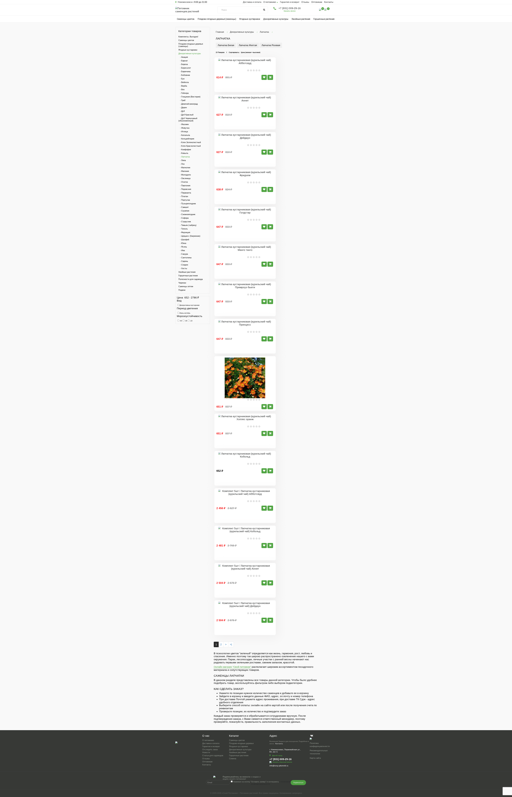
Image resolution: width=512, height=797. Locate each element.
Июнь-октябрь (184, 313)
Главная (220, 32)
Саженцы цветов (185, 19)
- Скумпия (183, 211)
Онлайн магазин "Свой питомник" (232, 667)
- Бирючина (184, 71)
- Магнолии (184, 167)
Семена (232, 758)
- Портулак (184, 200)
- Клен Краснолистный (189, 146)
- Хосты (182, 268)
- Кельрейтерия (186, 139)
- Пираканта (184, 193)
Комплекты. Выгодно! (188, 36)
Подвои (181, 290)
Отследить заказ (210, 749)
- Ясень (182, 247)
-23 (191, 321)
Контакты (328, 2)
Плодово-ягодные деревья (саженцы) (217, 19)
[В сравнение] (264, 77)
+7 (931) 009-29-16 (290, 8)
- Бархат (183, 61)
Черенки (182, 283)
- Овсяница (184, 178)
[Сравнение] (320, 9)
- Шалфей (183, 239)
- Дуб (181, 111)
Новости (206, 752)
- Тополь (183, 229)
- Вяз (181, 89)
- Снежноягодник (186, 214)
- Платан (183, 196)
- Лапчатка (184, 157)
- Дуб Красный (185, 115)
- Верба (182, 86)
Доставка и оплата (252, 2)
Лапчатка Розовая (271, 45)
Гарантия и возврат (289, 2)
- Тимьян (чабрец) (187, 225)
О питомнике (208, 740)
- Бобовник (184, 75)
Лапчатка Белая (226, 45)
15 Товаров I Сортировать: (228, 52)
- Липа (182, 160)
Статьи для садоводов (212, 755)
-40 (180, 321)
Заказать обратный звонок (282, 762)
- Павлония (184, 185)
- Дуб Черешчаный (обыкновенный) (187, 119)
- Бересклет (184, 68)
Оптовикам (316, 2)
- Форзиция (184, 232)
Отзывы (305, 2)
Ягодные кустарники (249, 19)
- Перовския (184, 189)
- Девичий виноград (188, 104)
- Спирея (183, 265)
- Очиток (183, 182)
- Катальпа (184, 135)
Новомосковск (184, 2)
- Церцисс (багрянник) (189, 236)
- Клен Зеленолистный (189, 142)
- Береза (183, 64)
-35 (185, 321)
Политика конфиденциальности (320, 744)
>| (231, 644)
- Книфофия (184, 149)
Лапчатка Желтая (248, 45)
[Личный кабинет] (314, 10)
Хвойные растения (301, 19)
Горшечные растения (323, 19)
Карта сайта (315, 758)
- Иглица (183, 131)
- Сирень (183, 261)
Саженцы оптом (185, 286)
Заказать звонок (290, 11)
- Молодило (184, 175)
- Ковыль (183, 153)
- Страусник (184, 221)
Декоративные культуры (275, 19)
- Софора (183, 218)
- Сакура (183, 254)
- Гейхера (183, 93)
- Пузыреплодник (187, 203)
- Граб (181, 100)
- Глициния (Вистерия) (189, 97)
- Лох (181, 164)
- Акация (183, 57)
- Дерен (182, 107)
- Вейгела (183, 82)
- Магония (183, 171)
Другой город (277, 755)
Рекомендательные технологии (319, 752)
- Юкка (182, 243)
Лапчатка (264, 32)
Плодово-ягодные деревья (241, 743)
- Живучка (183, 128)
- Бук (181, 79)
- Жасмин (183, 124)
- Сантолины (185, 257)
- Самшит (183, 207)
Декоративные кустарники (189, 305)
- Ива (181, 250)
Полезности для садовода (190, 279)
